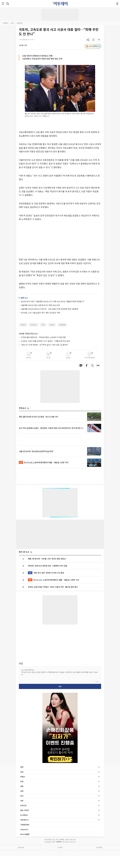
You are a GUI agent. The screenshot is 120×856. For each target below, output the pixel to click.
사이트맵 (99, 847)
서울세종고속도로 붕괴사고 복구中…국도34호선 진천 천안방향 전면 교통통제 (49, 309)
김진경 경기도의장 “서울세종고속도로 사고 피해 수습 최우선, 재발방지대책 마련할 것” (52, 301)
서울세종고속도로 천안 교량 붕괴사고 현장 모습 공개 (40, 305)
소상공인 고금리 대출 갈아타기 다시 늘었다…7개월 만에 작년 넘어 (45, 341)
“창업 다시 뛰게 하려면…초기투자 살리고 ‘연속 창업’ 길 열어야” (44, 345)
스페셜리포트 (24, 824)
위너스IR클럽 (24, 834)
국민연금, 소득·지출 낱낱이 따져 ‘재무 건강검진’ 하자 (40, 312)
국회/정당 (19, 23)
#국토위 (23, 325)
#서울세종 (62, 325)
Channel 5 (24, 829)
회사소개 (21, 847)
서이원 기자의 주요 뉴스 (28, 333)
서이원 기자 (23, 45)
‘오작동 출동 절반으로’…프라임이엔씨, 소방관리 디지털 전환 (43, 337)
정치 (12, 23)
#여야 (43, 325)
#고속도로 (33, 325)
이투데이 (5, 23)
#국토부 (51, 325)
